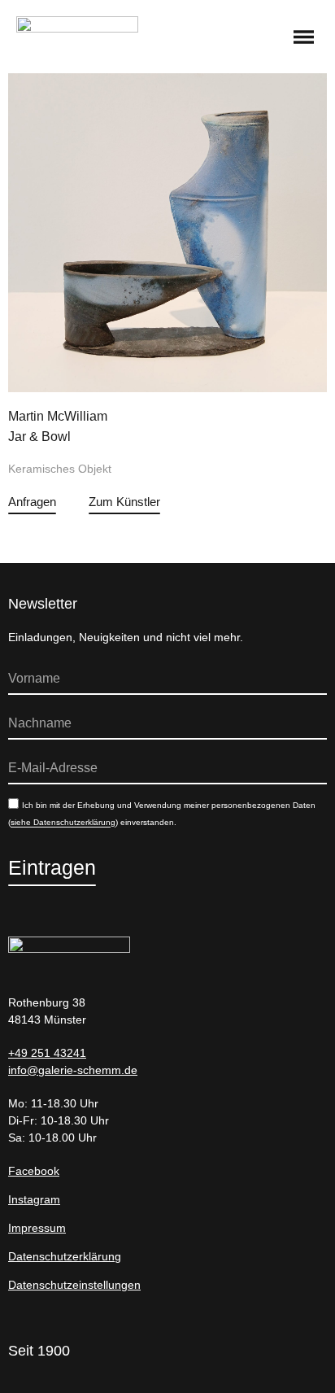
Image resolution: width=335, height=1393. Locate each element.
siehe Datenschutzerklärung (63, 823)
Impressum (37, 1227)
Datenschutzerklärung (64, 1256)
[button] (304, 38)
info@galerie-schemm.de (72, 1069)
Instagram (34, 1199)
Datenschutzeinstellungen (74, 1284)
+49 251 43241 (47, 1052)
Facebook (33, 1170)
